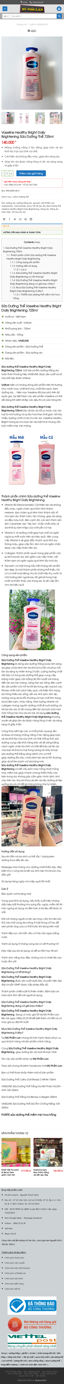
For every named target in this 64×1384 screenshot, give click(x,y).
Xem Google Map (13, 1217)
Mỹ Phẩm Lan (48, 202)
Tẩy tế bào (41, 1375)
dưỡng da (10, 202)
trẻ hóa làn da (18, 211)
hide (37, 242)
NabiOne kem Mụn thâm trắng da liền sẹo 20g (41, 1172)
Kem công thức (15, 1373)
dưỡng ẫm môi (19, 1360)
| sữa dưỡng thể (56, 1357)
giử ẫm (24, 1353)
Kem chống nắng (14, 1371)
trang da (44, 209)
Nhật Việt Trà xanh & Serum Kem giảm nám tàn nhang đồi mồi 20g (10, 1174)
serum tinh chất (42, 1357)
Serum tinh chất (26, 1375)
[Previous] (6, 73)
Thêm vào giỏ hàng (31, 173)
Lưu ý (19, 269)
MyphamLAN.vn (26, 1380)
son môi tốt (7, 1360)
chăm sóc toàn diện (28, 1364)
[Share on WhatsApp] (4, 219)
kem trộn (42, 1364)
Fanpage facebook (33, 1217)
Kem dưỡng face (50, 1371)
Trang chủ (22, 24)
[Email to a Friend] (20, 219)
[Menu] (5, 8)
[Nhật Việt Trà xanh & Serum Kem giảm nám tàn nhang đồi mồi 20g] (16, 1152)
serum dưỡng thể (52, 1360)
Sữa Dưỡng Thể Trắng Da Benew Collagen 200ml (29, 1096)
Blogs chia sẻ (10, 1233)
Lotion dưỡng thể (38, 24)
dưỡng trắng (14, 1353)
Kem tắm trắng (31, 1373)
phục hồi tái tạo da (36, 205)
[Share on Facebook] (9, 219)
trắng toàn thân (14, 1357)
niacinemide (20, 205)
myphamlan (7, 205)
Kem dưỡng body (32, 1371)
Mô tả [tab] (6, 226)
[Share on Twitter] (15, 219)
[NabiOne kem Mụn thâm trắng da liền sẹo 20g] (48, 1152)
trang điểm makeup (9, 1364)
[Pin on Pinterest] (25, 219)
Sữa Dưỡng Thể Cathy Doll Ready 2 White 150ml (28, 1079)
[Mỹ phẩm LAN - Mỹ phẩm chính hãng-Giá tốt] (32, 8)
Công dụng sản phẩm (25, 262)
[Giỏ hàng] (59, 8)
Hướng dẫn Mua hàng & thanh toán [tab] (21, 232)
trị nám (32, 1353)
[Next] (57, 73)
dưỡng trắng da (24, 202)
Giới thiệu (9, 1228)
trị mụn (4, 1353)
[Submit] (59, 16)
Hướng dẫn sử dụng (23, 265)
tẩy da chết (28, 1357)
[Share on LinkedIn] (31, 219)
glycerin (36, 202)
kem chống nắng (35, 1360)
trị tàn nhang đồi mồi (46, 1353)
